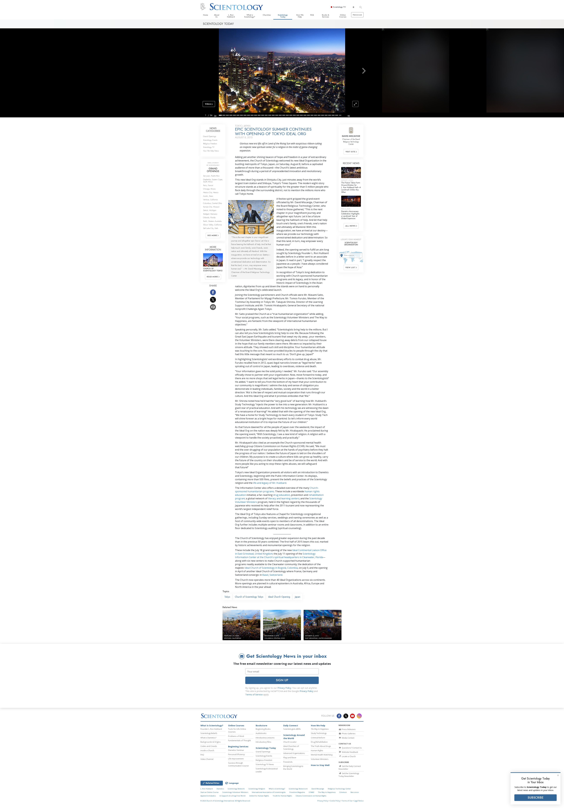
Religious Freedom (210, 143)
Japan (297, 597)
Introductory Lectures (265, 737)
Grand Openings (209, 136)
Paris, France (208, 185)
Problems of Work (236, 736)
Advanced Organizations (294, 753)
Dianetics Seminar (236, 750)
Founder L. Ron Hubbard (211, 729)
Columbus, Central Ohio (212, 203)
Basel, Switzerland (272, 574)
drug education (281, 495)
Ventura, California (210, 199)
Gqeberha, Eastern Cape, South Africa (213, 180)
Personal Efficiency (236, 754)
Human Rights (317, 750)
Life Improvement (236, 758)
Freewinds (288, 762)
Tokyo (227, 597)
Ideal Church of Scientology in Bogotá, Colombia (271, 567)
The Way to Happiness (326, 792)
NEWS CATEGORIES (213, 130)
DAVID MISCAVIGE (351, 136)
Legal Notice (359, 801)
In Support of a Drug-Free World (232, 796)
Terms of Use (347, 801)
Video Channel (206, 759)
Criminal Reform (318, 737)
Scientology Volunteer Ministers (235, 792)
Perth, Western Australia (212, 221)
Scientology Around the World (294, 737)
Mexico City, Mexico (210, 192)
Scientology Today (283, 16)
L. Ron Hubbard (231, 16)
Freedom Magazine (297, 792)
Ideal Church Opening (279, 597)
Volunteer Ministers (319, 759)
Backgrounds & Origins (210, 742)
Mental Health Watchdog (321, 754)
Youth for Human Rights (282, 796)
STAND (311, 792)
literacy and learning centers (283, 498)
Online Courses (342, 16)
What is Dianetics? (208, 737)
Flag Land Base (289, 757)
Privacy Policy (284, 687)
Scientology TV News (265, 764)
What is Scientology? (249, 16)
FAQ (312, 15)
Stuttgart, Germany (210, 214)
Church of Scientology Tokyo (249, 597)
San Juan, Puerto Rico (211, 175)
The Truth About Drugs (321, 746)
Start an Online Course (209, 792)
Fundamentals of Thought (239, 740)
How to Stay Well (320, 765)
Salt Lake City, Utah (210, 228)
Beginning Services (238, 746)
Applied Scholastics (208, 796)
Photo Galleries (348, 733)
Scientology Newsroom (298, 789)
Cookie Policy (335, 801)
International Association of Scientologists (269, 792)
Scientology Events (210, 140)
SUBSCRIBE (535, 797)
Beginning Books (263, 729)
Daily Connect (290, 725)
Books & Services (325, 16)
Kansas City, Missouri (211, 206)
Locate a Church (348, 756)
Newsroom (357, 14)
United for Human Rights (259, 796)
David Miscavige (318, 789)
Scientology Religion (257, 789)
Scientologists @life (292, 729)
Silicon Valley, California (212, 224)
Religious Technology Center (339, 789)
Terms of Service (254, 694)
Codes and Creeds (208, 746)
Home (205, 15)
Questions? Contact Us (351, 747)
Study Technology (319, 733)
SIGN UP (282, 680)
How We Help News (211, 150)
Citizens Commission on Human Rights (311, 796)
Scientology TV (339, 7)
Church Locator (290, 742)
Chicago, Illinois (209, 188)
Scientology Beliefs (208, 733)
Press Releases (348, 729)
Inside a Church (207, 750)
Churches (267, 15)
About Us (216, 16)
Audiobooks (261, 733)
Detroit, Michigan (209, 210)
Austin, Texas (208, 196)
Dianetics (220, 789)
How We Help (299, 16)
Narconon (355, 792)
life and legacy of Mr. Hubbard (269, 483)
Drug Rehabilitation (319, 742)
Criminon (343, 792)
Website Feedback (349, 752)
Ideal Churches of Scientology (291, 747)
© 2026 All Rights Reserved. (225, 801)
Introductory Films (263, 742)
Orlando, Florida (209, 217)
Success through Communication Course (238, 764)
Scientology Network (236, 789)
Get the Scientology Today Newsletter (349, 774)
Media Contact (347, 737)
